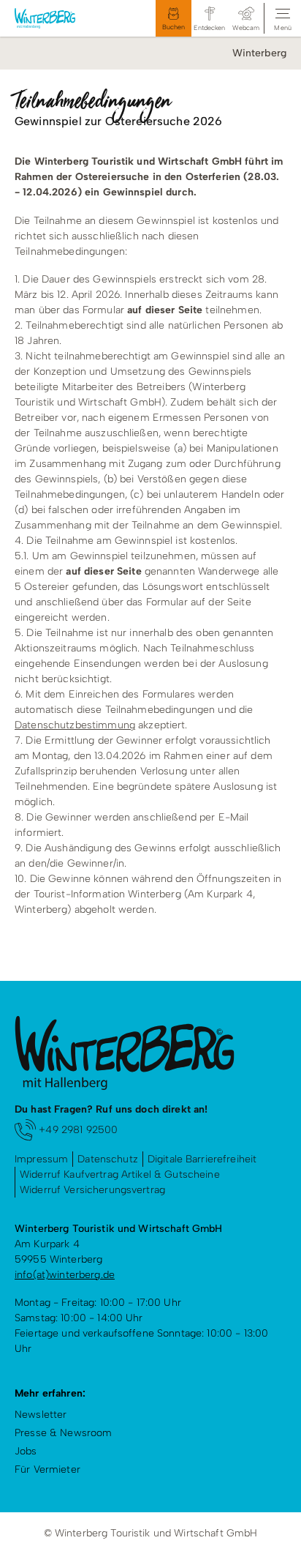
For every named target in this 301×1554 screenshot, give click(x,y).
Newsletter (40, 1414)
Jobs (26, 1451)
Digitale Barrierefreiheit (202, 1159)
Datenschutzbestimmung (75, 725)
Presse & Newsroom (63, 1433)
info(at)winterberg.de (65, 1275)
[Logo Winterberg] (58, 18)
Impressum (41, 1159)
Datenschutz (107, 1159)
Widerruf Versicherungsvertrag (92, 1190)
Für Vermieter (47, 1469)
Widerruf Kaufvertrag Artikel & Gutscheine (120, 1174)
